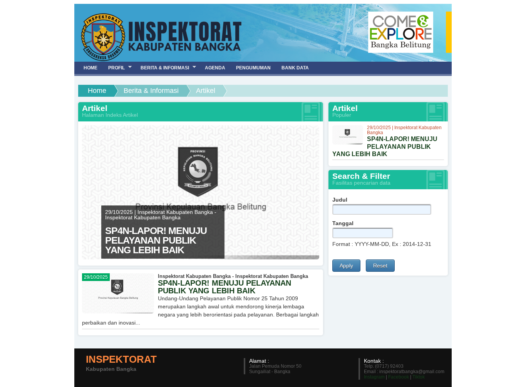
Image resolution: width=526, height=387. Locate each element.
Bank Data (295, 68)
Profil (114, 68)
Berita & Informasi (151, 90)
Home (97, 90)
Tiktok (418, 377)
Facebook (398, 377)
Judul (339, 200)
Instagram (374, 377)
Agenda (215, 68)
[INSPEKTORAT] (161, 35)
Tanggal (342, 223)
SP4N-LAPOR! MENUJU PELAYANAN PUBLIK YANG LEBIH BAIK (224, 287)
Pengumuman (253, 68)
